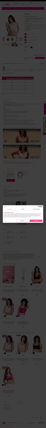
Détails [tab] (23, 209)
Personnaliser (22, 220)
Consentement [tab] (9, 209)
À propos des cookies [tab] (36, 209)
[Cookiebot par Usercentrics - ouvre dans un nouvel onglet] (39, 206)
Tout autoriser (36, 220)
